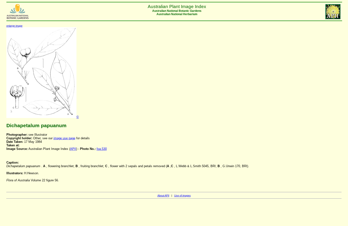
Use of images (182, 195)
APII (73, 149)
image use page (64, 138)
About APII (163, 195)
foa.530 (102, 149)
